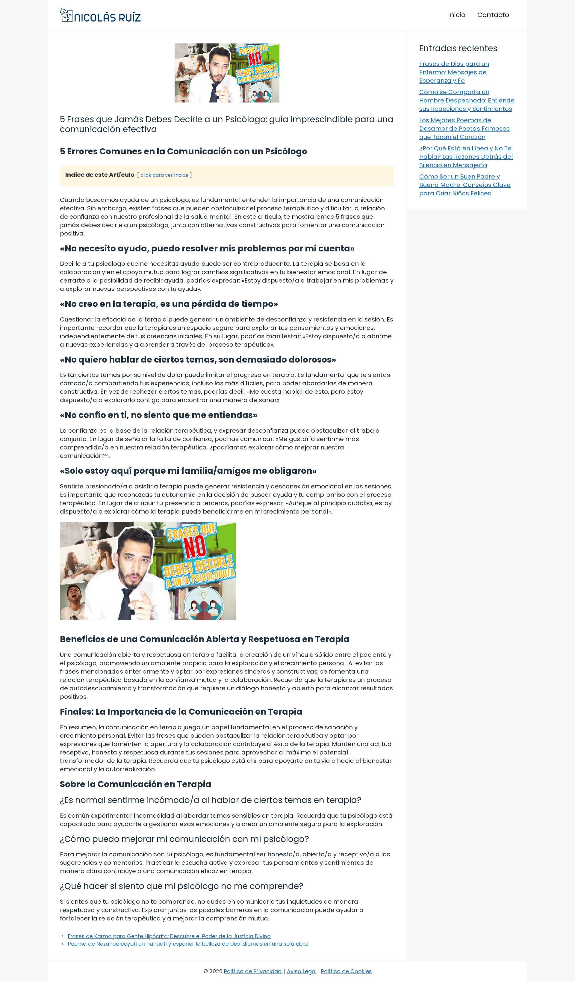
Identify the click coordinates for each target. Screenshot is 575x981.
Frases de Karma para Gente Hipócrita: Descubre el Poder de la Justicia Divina (169, 936)
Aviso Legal (302, 971)
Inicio (456, 14)
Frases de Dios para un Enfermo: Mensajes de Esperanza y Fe (454, 72)
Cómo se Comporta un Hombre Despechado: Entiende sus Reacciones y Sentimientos (467, 100)
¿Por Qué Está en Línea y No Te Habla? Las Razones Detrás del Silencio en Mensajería (466, 156)
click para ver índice (164, 175)
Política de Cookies (346, 971)
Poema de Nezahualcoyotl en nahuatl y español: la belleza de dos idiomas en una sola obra (188, 943)
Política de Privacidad (253, 971)
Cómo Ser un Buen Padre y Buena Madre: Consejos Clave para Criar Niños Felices (465, 184)
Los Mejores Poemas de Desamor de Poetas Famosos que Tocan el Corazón (464, 128)
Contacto (493, 14)
